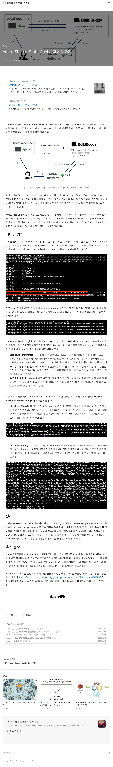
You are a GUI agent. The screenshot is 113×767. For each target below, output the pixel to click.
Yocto (9, 624)
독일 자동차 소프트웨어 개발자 (16, 3)
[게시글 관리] (19, 615)
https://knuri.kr (15, 101)
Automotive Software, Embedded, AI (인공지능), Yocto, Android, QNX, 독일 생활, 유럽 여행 (45, 725)
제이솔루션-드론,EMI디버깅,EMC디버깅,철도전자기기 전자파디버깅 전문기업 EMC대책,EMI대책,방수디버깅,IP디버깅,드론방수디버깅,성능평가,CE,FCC (46, 90)
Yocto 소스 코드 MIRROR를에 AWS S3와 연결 (24, 629)
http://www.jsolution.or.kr (19, 81)
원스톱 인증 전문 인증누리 (23, 104)
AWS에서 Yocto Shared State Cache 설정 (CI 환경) (26, 635)
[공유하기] (16, 615)
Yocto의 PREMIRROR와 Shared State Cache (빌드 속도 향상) (30, 638)
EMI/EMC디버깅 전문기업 (22, 84)
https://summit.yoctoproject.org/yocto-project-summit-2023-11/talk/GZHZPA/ (60, 577)
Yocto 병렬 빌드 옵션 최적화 (17, 641)
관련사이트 (6, 752)
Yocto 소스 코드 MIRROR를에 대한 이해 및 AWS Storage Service (31, 632)
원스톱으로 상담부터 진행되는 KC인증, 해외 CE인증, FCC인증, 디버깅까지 (45, 108)
